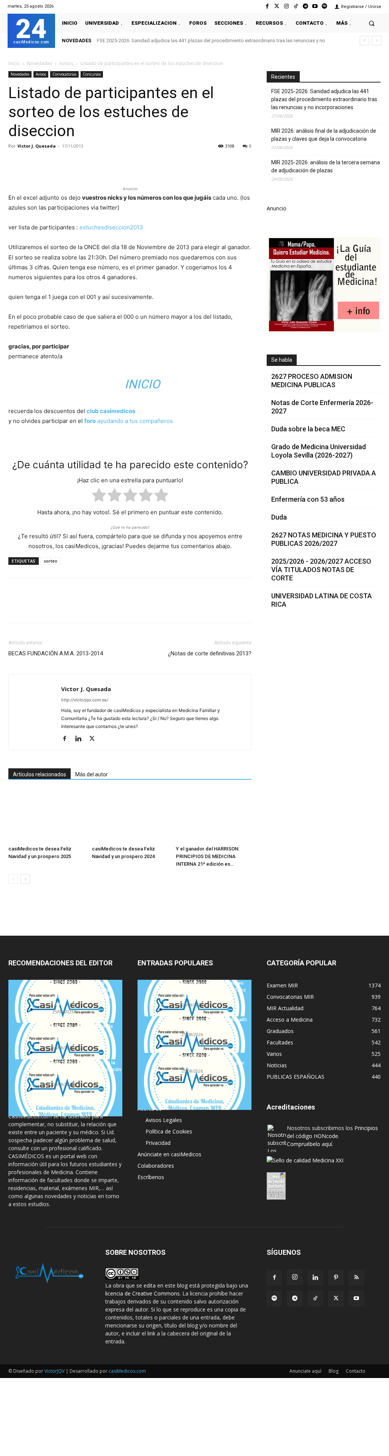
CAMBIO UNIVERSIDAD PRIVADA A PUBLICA (323, 477)
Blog (333, 1371)
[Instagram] (286, 6)
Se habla (281, 360)
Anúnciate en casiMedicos (169, 1154)
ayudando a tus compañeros (128, 420)
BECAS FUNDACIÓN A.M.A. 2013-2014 (55, 653)
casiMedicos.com (127, 1371)
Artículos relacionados (39, 774)
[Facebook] (267, 6)
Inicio (14, 63)
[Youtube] (315, 6)
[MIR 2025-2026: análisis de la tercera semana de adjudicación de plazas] (65, 1087)
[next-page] (25, 879)
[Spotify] (324, 6)
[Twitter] (276, 6)
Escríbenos (151, 1177)
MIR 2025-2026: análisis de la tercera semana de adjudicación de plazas (325, 166)
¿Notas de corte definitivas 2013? (209, 653)
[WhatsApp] (68, 163)
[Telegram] (305, 6)
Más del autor (91, 774)
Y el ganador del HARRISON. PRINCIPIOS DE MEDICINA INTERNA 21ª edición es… (208, 856)
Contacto (355, 1371)
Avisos (66, 63)
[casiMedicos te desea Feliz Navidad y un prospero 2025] (46, 816)
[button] (371, 23)
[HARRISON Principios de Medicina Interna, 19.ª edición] (194, 1081)
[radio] (99, 496)
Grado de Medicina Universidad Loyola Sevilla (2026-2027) (318, 451)
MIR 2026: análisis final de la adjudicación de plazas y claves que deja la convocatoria (323, 135)
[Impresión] (120, 163)
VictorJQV (55, 1371)
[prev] (364, 40)
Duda (279, 517)
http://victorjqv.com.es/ (84, 700)
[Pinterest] (51, 163)
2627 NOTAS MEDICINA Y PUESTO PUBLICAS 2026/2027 (323, 539)
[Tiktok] (295, 6)
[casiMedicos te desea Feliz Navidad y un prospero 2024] (130, 816)
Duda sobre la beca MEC (308, 429)
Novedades (39, 63)
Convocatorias (64, 74)
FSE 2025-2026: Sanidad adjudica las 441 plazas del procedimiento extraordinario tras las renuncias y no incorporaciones (324, 99)
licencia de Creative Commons (142, 1293)
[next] (376, 40)
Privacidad (158, 1142)
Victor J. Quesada (36, 146)
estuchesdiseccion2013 (111, 227)
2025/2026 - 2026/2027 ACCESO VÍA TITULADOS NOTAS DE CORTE (321, 569)
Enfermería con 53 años (308, 499)
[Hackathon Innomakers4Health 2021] (194, 1044)
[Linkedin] (85, 163)
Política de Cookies (168, 1131)
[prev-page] (13, 879)
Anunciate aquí (305, 1371)
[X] (33, 163)
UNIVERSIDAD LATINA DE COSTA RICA (321, 600)
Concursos (92, 74)
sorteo (50, 561)
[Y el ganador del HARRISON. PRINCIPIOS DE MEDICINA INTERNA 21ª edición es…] (213, 816)
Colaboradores (156, 1165)
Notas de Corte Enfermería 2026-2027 (322, 407)
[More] (139, 163)
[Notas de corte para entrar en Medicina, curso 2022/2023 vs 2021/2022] (194, 1008)
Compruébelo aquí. (310, 1144)
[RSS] (356, 1277)
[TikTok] (315, 1298)
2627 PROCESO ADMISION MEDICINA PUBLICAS (311, 380)
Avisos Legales (163, 1120)
